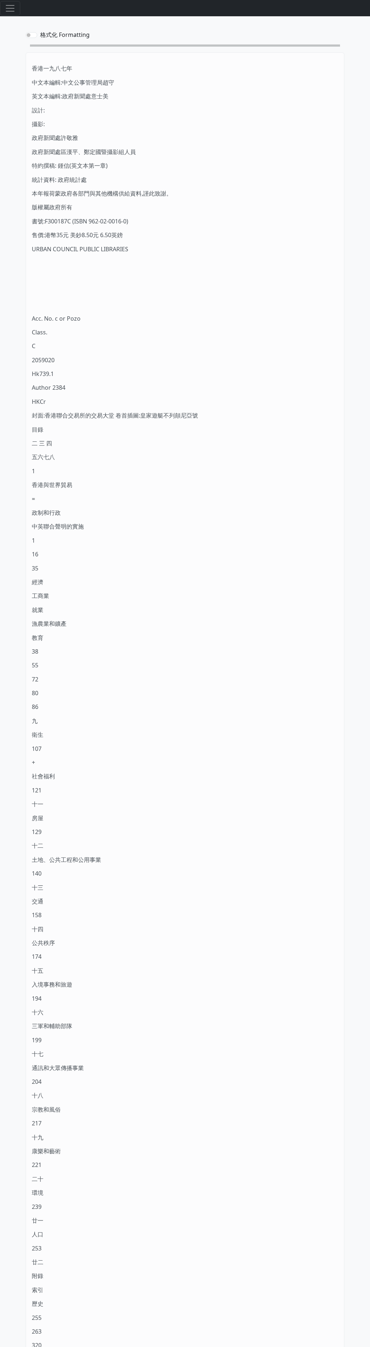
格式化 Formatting (65, 35)
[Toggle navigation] (10, 8)
